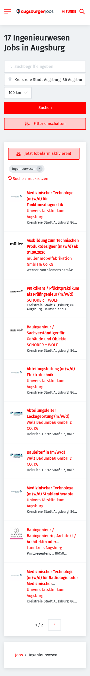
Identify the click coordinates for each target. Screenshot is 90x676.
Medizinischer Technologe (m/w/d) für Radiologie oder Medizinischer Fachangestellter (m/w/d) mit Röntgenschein (52, 583)
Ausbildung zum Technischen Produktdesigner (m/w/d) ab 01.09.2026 (53, 246)
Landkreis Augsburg (44, 547)
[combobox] (45, 67)
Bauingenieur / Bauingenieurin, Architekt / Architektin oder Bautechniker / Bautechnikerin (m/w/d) (51, 541)
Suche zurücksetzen (30, 178)
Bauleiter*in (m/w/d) (46, 452)
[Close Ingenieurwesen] (39, 169)
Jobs (19, 655)
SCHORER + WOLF (42, 300)
